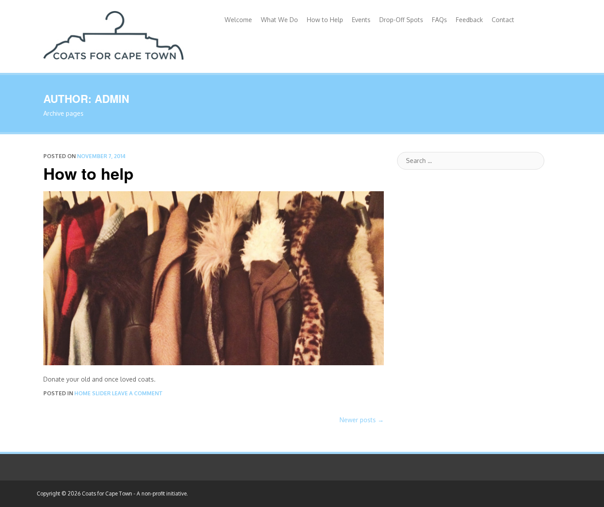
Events (361, 19)
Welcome (238, 19)
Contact (503, 19)
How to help (88, 173)
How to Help (325, 19)
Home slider (92, 393)
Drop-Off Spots (401, 19)
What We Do (279, 19)
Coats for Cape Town (107, 493)
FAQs (439, 19)
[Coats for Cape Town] (113, 33)
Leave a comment (137, 393)
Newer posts (362, 420)
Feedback (469, 19)
